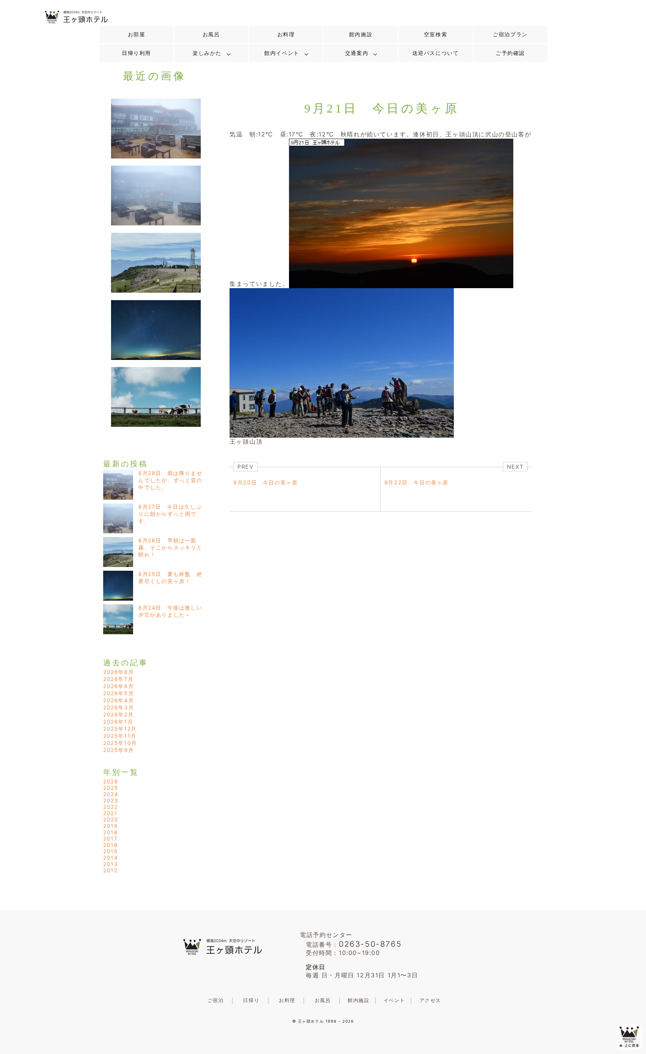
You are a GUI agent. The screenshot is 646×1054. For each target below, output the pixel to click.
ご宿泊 (215, 1000)
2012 (110, 870)
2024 (110, 794)
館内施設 (360, 34)
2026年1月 (118, 721)
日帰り (251, 1000)
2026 (110, 781)
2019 (110, 826)
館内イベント (281, 53)
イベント (394, 1000)
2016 (110, 845)
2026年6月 (118, 686)
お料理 (286, 34)
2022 (110, 807)
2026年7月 (118, 679)
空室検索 (435, 34)
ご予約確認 (510, 53)
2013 (110, 864)
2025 (110, 788)
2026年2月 (118, 714)
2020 (110, 819)
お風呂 (211, 34)
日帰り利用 (136, 53)
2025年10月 (120, 743)
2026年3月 (118, 707)
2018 (110, 832)
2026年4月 (118, 700)
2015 (110, 851)
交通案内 (356, 53)
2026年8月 (118, 672)
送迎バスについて (435, 53)
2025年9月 (118, 750)
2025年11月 (119, 736)
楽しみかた (207, 53)
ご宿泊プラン (510, 34)
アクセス (430, 1000)
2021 (110, 813)
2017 (110, 838)
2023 (110, 800)
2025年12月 (120, 728)
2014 (110, 857)
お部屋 (136, 34)
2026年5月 (118, 693)
